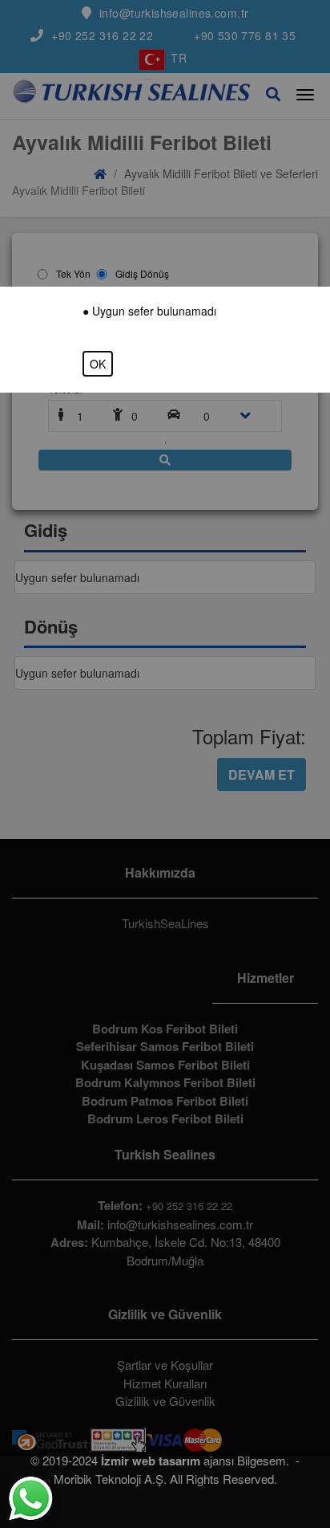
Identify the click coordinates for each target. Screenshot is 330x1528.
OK (98, 364)
